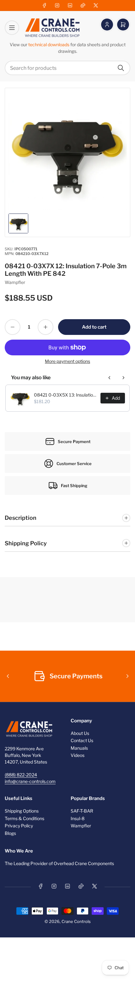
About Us (80, 733)
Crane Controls (76, 921)
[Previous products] (109, 377)
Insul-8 (77, 818)
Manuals (79, 748)
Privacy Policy (19, 825)
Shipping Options (22, 811)
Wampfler (15, 282)
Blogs (10, 833)
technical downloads (49, 44)
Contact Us (82, 740)
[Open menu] (12, 27)
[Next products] (123, 377)
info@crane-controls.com (30, 781)
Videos (77, 755)
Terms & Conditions (24, 818)
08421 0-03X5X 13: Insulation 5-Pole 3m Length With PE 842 (65, 394)
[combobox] (67, 68)
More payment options (67, 361)
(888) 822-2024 (21, 774)
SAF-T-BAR (82, 811)
